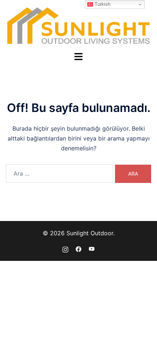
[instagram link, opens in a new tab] (65, 248)
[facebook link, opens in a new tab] (78, 248)
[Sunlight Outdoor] (78, 25)
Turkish (101, 4)
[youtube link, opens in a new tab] (92, 248)
